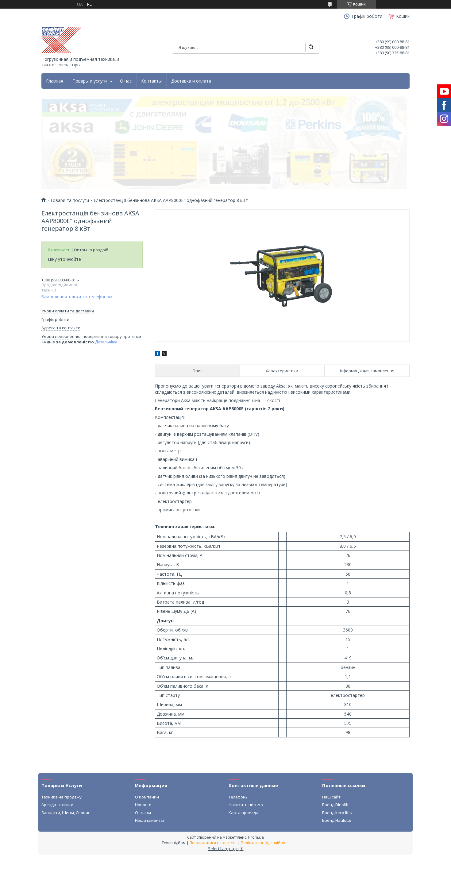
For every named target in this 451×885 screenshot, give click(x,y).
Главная (54, 81)
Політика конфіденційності (265, 842)
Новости (143, 804)
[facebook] (157, 354)
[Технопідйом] (61, 40)
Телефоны (239, 797)
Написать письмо (246, 804)
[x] (164, 354)
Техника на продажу (61, 797)
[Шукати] (310, 47)
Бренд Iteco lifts (337, 812)
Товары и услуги (90, 81)
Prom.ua (256, 837)
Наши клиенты (149, 820)
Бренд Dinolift (335, 804)
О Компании (147, 797)
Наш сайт (331, 797)
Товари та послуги (69, 200)
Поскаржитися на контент (213, 842)
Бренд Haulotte (336, 820)
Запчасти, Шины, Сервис (65, 812)
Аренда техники (57, 804)
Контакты (151, 81)
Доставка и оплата (191, 81)
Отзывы (143, 812)
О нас (126, 81)
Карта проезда (243, 812)
